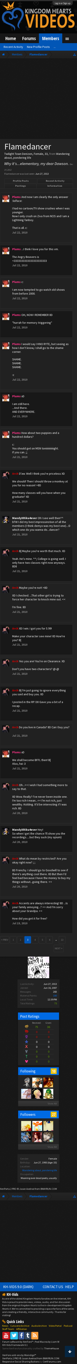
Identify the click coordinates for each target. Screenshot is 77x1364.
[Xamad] (26, 1082)
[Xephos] (48, 1082)
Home (10, 38)
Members (50, 38)
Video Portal (55, 1325)
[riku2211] (37, 1126)
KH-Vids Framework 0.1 (15, 1345)
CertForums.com (52, 1361)
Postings (20, 185)
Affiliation (21, 1329)
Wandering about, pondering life (39, 1170)
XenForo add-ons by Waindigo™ (19, 1355)
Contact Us (53, 1286)
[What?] (26, 1093)
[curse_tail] (26, 1137)
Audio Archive (39, 1325)
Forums (29, 38)
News (5, 1325)
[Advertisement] (38, 99)
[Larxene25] (37, 1093)
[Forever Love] (48, 1126)
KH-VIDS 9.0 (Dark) (18, 1286)
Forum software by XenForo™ (18, 1341)
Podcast (68, 1325)
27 (53, 1114)
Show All (52, 1103)
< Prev (4, 939)
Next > (58, 948)
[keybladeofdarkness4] (48, 1093)
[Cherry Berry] (37, 1082)
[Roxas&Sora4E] (37, 1137)
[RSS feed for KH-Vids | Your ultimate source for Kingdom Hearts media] (35, 1335)
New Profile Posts (38, 47)
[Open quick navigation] (74, 54)
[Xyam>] (26, 1126)
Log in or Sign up (63, 3)
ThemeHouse (51, 1348)
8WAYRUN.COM (48, 1188)
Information (54, 185)
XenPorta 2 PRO (8, 1188)
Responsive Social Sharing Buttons (20, 1361)
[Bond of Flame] (48, 1137)
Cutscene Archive (19, 1325)
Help (69, 1286)
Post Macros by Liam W (47, 1341)
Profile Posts (21, 180)
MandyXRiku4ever (24, 518)
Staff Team (8, 1329)
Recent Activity (55, 180)
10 (53, 1071)
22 (62, 939)
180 (55, 995)
